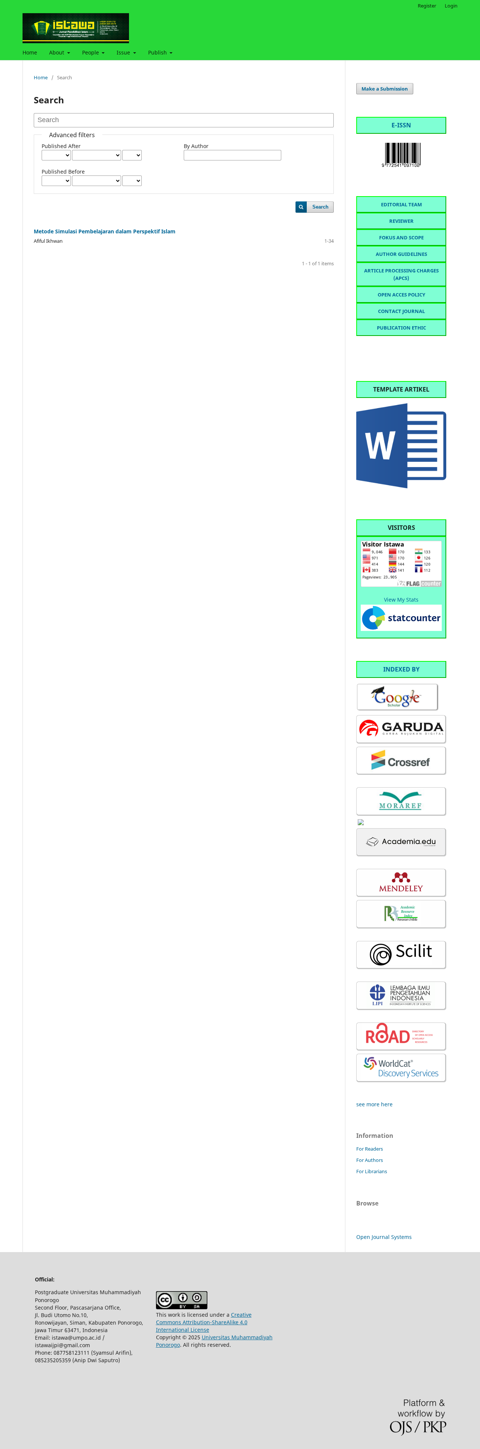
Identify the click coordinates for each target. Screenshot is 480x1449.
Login (451, 5)
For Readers (369, 1148)
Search (320, 207)
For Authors (369, 1160)
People (91, 52)
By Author (196, 146)
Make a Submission (385, 88)
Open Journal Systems (384, 1236)
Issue (124, 52)
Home (29, 52)
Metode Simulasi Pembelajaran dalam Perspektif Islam (105, 231)
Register (427, 5)
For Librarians (371, 1171)
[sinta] (361, 823)
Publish (158, 52)
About (57, 52)
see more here (374, 1104)
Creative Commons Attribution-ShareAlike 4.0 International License (204, 1322)
